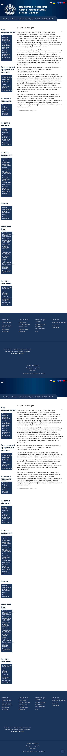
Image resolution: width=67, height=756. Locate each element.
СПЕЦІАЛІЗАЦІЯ (6, 322)
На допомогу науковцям (6, 303)
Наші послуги (6, 176)
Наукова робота (5, 51)
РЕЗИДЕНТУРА (23, 327)
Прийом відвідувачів (6, 188)
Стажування (6, 79)
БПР (36, 331)
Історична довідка (25, 27)
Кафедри (5, 107)
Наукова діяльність (5, 133)
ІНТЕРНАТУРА (6, 320)
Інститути (5, 105)
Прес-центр (6, 191)
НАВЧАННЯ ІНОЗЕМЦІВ (5, 330)
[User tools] (60, 31)
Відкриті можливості (6, 212)
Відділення (6, 109)
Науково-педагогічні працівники (6, 40)
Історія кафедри (5, 36)
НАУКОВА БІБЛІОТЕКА (59, 322)
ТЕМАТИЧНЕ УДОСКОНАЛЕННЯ (24, 323)
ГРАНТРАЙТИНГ (40, 329)
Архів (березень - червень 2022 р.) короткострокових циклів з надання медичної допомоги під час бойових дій (7, 266)
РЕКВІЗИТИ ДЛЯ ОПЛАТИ (40, 321)
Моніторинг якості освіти (6, 143)
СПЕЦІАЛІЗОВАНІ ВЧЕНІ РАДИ (40, 325)
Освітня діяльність (5, 129)
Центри (4, 111)
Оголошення (6, 209)
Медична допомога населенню (6, 247)
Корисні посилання (5, 194)
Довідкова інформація (32, 368)
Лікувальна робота (6, 54)
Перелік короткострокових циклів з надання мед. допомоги (7, 235)
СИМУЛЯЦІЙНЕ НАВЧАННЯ (23, 330)
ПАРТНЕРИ (55, 327)
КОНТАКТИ (55, 320)
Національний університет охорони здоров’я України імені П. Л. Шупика (33, 9)
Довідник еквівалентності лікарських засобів (7, 298)
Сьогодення (6, 159)
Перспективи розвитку (6, 185)
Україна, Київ (6, 182)
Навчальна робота (5, 48)
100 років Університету (6, 161)
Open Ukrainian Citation (5, 293)
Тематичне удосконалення (7, 76)
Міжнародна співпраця (6, 58)
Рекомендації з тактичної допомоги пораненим (6, 242)
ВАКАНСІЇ (55, 325)
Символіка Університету (6, 165)
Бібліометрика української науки (7, 288)
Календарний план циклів (6, 44)
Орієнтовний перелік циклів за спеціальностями (7, 88)
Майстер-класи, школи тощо (6, 83)
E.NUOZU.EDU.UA (24, 320)
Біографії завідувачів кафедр (6, 179)
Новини (4, 207)
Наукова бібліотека (5, 113)
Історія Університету (6, 168)
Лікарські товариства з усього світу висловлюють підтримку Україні (6, 254)
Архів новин (32, 370)
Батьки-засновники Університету (6, 172)
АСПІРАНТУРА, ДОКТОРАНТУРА (7, 326)
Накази (4, 214)
